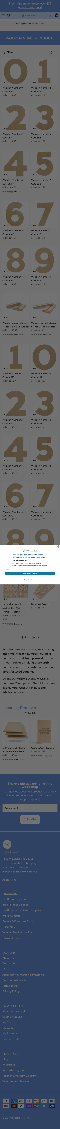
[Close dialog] (58, 546)
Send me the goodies (30, 573)
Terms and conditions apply (30, 579)
